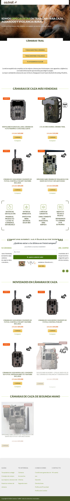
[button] (35, 243)
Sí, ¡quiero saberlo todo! (35, 257)
